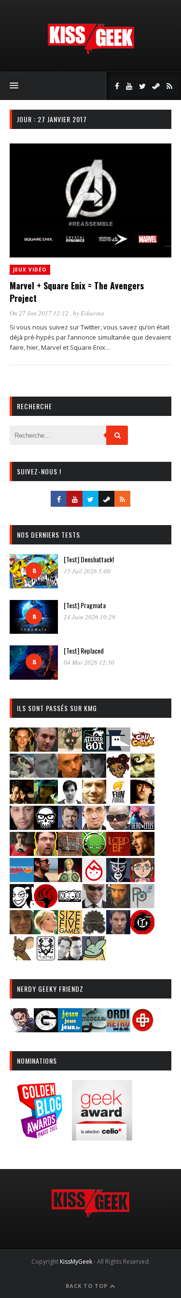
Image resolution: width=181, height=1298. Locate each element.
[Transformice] (22, 957)
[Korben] (118, 827)
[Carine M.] (22, 775)
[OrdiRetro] (118, 1029)
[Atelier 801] (94, 748)
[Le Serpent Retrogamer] (94, 1029)
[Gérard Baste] (142, 801)
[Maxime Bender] (46, 879)
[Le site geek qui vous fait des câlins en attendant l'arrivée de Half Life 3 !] (91, 52)
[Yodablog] (94, 957)
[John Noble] (70, 827)
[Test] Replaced (84, 650)
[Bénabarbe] (118, 748)
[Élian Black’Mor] (142, 775)
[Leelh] (70, 853)
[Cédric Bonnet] (46, 775)
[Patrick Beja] (118, 905)
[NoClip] (46, 905)
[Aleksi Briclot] (22, 748)
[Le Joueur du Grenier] (46, 853)
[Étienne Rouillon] (22, 801)
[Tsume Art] (46, 957)
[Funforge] (118, 801)
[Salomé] (46, 931)
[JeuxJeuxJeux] (70, 1029)
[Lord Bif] (118, 853)
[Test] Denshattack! (89, 559)
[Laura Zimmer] (22, 853)
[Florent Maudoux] (46, 801)
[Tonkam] (142, 931)
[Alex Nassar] (46, 748)
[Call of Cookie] (142, 748)
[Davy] (70, 775)
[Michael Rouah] (94, 879)
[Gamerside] (46, 1029)
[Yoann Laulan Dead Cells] (142, 827)
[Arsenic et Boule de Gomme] (70, 748)
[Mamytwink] (142, 853)
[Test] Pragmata (85, 605)
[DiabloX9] (94, 775)
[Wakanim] (70, 957)
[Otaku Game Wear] (142, 1029)
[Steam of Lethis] (94, 931)
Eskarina (92, 313)
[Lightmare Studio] (94, 853)
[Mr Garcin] (118, 879)
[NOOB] (70, 905)
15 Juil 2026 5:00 (87, 571)
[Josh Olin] (94, 827)
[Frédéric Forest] (94, 801)
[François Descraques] (70, 801)
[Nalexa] (142, 879)
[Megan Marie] (70, 879)
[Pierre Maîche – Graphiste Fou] (22, 1029)
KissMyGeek (76, 1261)
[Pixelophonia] (142, 905)
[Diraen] (118, 775)
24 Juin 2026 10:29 (89, 617)
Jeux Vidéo (30, 269)
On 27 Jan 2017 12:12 (40, 313)
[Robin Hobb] (22, 931)
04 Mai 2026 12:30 (89, 662)
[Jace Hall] (22, 827)
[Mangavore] (22, 879)
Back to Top (88, 1285)
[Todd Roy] (118, 931)
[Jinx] (46, 827)
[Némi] (22, 905)
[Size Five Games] (70, 931)
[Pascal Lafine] (94, 905)
